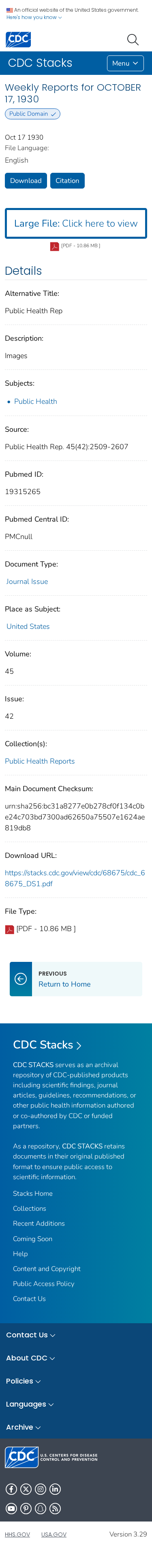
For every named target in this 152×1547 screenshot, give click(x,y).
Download (26, 180)
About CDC (26, 1358)
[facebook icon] (11, 1489)
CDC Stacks (43, 1045)
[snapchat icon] (40, 1508)
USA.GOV (53, 1534)
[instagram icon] (40, 1489)
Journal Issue (27, 581)
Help (20, 1253)
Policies (19, 1381)
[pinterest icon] (25, 1508)
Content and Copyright (47, 1268)
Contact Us (29, 1298)
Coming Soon (32, 1239)
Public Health (35, 401)
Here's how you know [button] (32, 17)
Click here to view (76, 223)
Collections (29, 1208)
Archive (19, 1427)
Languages (26, 1404)
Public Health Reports (40, 761)
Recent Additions (39, 1223)
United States (28, 626)
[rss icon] (55, 1508)
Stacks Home (33, 1193)
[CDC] (18, 39)
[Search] (134, 39)
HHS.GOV (17, 1534)
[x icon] (25, 1489)
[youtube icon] (11, 1508)
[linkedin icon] (55, 1489)
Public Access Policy (44, 1283)
